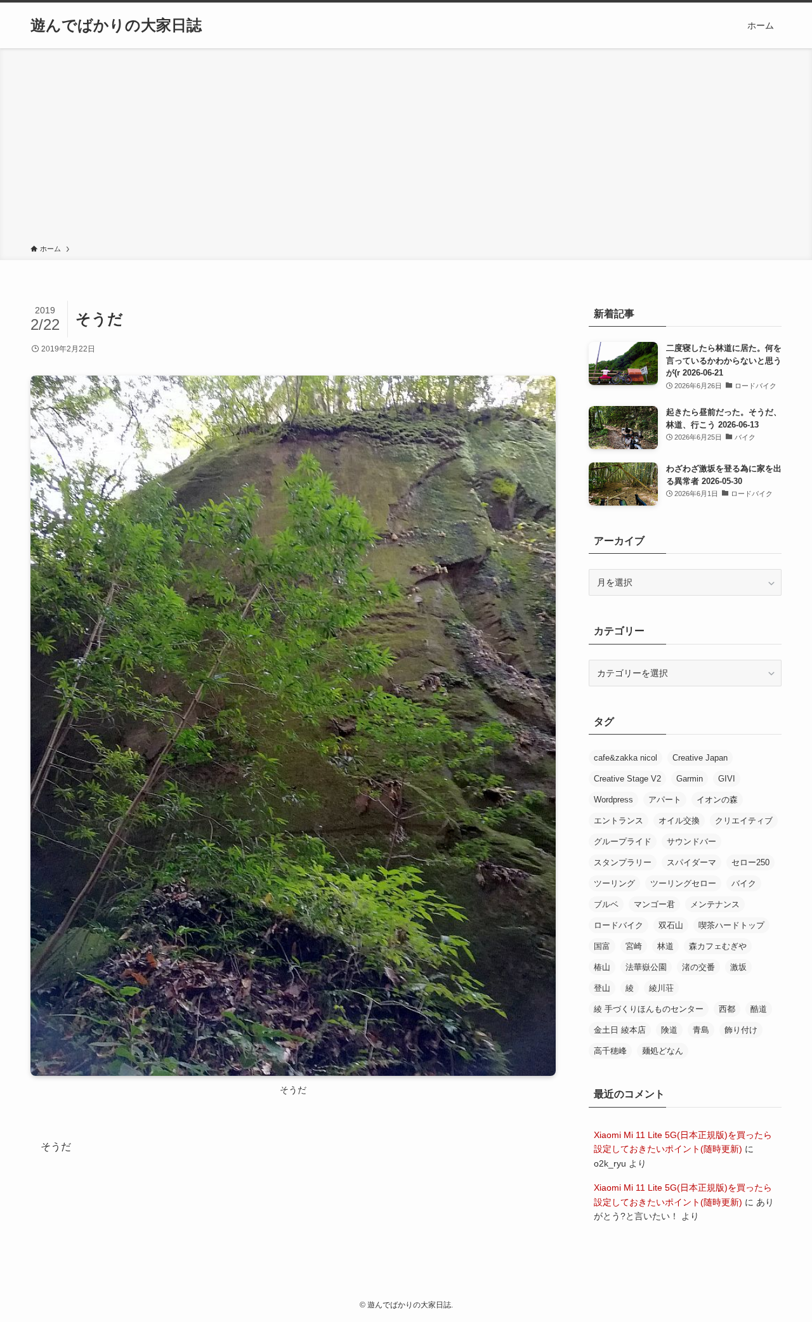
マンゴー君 (654, 904)
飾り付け (740, 1030)
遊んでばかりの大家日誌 (116, 25)
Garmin (689, 778)
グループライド (623, 841)
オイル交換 (679, 820)
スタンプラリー (623, 862)
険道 (669, 1030)
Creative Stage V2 (627, 778)
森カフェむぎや (718, 946)
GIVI (726, 778)
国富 (602, 946)
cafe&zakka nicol (625, 757)
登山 (602, 988)
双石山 (670, 925)
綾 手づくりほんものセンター (649, 1009)
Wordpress (613, 799)
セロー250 (750, 862)
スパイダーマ (691, 862)
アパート (664, 799)
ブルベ (606, 904)
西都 (727, 1009)
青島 (701, 1030)
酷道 (758, 1009)
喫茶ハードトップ (731, 925)
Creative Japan (700, 757)
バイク (743, 883)
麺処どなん (662, 1051)
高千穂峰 (610, 1051)
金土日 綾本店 (620, 1030)
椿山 (602, 967)
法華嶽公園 (646, 967)
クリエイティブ (744, 820)
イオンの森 (717, 799)
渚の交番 (698, 967)
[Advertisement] (406, 148)
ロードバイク (618, 925)
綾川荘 (661, 988)
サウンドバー (691, 841)
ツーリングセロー (683, 883)
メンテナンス (715, 904)
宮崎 (633, 946)
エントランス (618, 820)
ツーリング (614, 883)
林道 (665, 946)
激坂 (738, 967)
